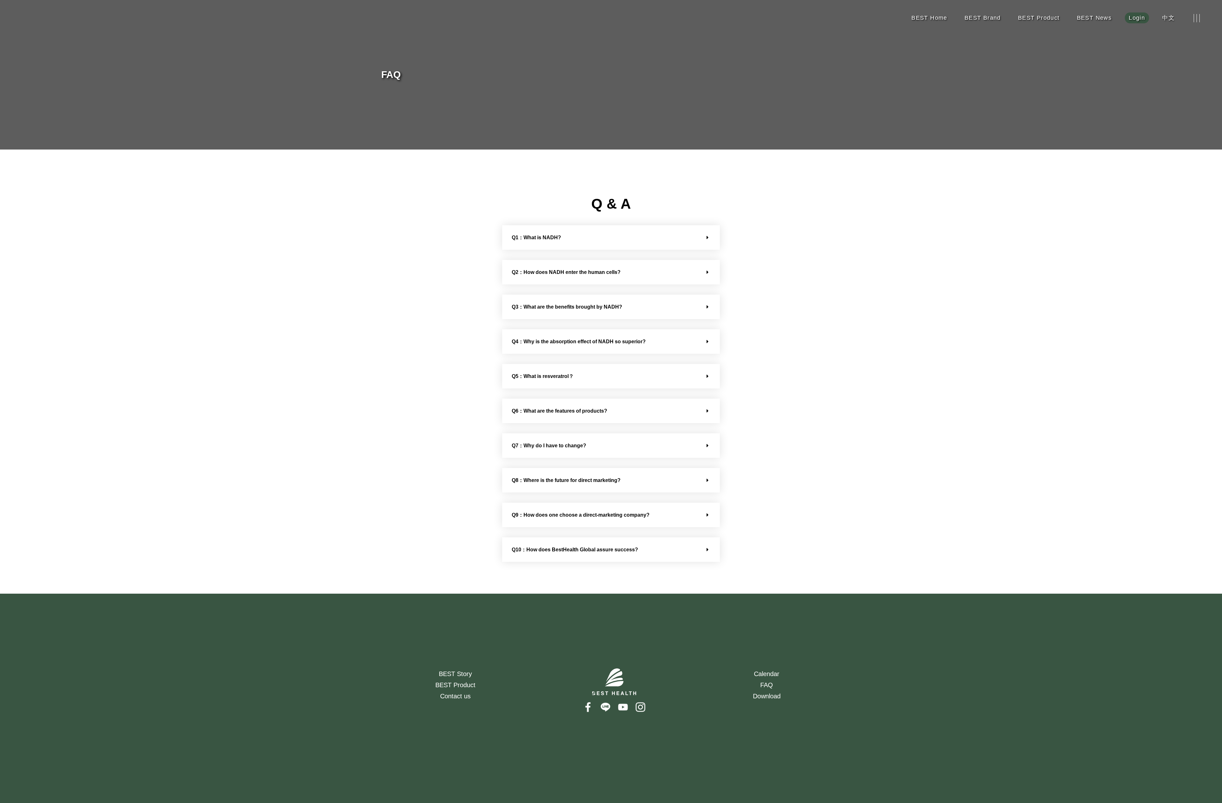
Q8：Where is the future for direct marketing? (566, 480)
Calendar (766, 673)
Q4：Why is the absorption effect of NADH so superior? (579, 341)
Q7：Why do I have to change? (549, 445)
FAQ (766, 684)
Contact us (455, 696)
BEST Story (455, 673)
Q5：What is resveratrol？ (543, 376)
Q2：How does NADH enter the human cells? (566, 272)
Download (767, 696)
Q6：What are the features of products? (559, 411)
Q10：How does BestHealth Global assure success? (575, 549)
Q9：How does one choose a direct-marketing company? (581, 515)
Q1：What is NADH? (536, 237)
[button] (611, 237)
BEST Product (455, 684)
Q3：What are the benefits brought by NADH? (567, 307)
